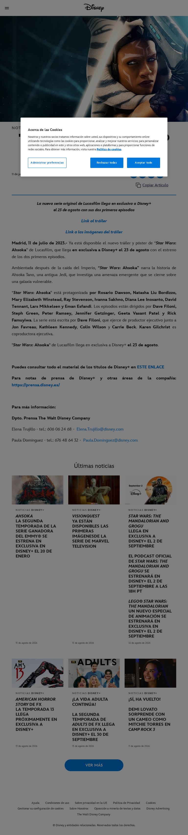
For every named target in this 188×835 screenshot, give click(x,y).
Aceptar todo (143, 162)
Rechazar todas (107, 162)
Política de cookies (109, 149)
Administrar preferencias (47, 162)
